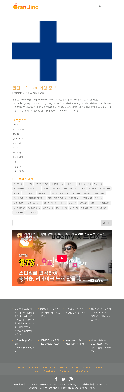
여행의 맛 (87, 198)
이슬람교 (104, 203)
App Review (18, 129)
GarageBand (41, 183)
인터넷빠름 (34, 207)
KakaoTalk (81, 371)
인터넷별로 (19, 207)
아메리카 (16, 143)
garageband (18, 138)
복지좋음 (105, 188)
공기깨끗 (19, 188)
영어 (98, 198)
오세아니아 (17, 157)
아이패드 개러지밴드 (35, 198)
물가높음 (80, 188)
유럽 (42, 92)
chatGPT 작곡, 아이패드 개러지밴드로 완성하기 (50, 312)
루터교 (68, 188)
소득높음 (43, 193)
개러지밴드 (84, 183)
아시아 (15, 147)
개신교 (98, 183)
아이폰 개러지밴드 (57, 198)
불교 (17, 193)
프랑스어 (18, 212)
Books (15, 133)
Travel (99, 367)
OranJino (19, 92)
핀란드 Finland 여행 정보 (34, 87)
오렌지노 (19, 203)
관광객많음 (34, 188)
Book (75, 367)
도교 (46, 188)
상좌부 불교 (29, 193)
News (36, 371)
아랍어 (87, 193)
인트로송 (48, 207)
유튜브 (83, 203)
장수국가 (61, 207)
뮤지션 (92, 188)
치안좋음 (86, 207)
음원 (93, 203)
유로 (72, 203)
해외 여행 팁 (18, 171)
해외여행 (31, 212)
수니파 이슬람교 (60, 193)
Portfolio (49, 367)
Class (86, 367)
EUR (28, 183)
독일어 (56, 188)
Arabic (18, 183)
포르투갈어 (100, 207)
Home (21, 367)
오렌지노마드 (34, 203)
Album (15, 124)
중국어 (74, 207)
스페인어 (75, 193)
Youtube (49, 371)
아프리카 (16, 152)
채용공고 (16, 166)
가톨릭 (70, 183)
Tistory (65, 371)
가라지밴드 (57, 183)
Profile (34, 367)
